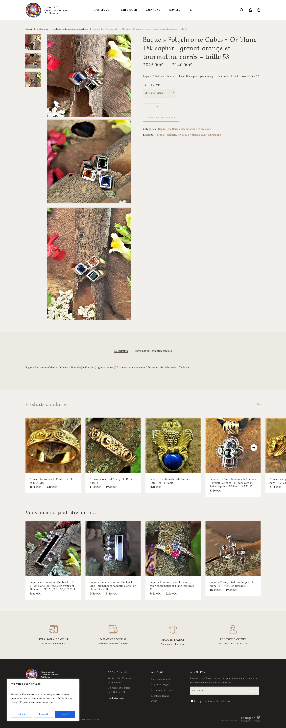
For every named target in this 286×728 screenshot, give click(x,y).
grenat (161, 134)
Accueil (28, 29)
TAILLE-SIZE (151, 85)
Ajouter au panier (161, 118)
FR (190, 10)
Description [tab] (121, 351)
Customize (22, 714)
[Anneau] (113, 445)
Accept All (65, 714)
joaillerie (171, 134)
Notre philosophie (161, 679)
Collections (42, 29)
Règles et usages (160, 684)
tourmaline (214, 134)
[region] (43, 700)
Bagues (162, 129)
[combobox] (159, 93)
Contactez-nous (116, 698)
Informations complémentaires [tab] (153, 351)
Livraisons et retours (162, 690)
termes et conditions (219, 701)
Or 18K (182, 134)
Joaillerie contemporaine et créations (70, 29)
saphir (203, 134)
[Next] (254, 447)
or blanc (193, 134)
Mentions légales (160, 696)
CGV (154, 701)
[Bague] (53, 548)
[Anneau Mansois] (53, 445)
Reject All (43, 714)
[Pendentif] (173, 445)
